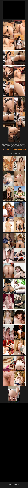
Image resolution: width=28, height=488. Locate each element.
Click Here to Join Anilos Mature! (14, 150)
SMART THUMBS (17, 401)
